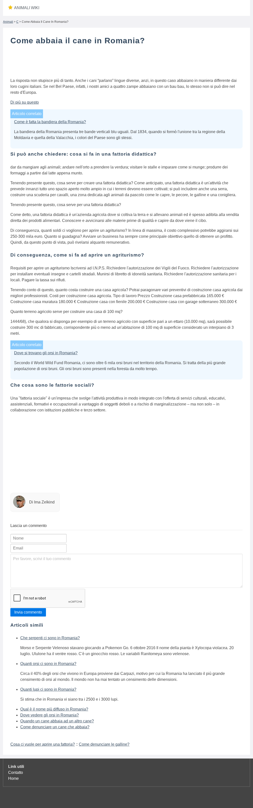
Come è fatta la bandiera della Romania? (50, 122)
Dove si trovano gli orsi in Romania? (46, 353)
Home (13, 778)
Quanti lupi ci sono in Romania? (48, 689)
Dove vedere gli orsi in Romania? (49, 715)
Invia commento (28, 612)
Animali (8, 22)
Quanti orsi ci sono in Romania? (48, 664)
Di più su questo (24, 102)
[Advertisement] (126, 62)
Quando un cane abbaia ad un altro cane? (57, 721)
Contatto (15, 772)
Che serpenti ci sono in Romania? (50, 638)
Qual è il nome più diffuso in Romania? (54, 709)
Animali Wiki (26, 8)
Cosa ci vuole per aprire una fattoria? (42, 744)
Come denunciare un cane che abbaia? (54, 727)
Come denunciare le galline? (104, 744)
